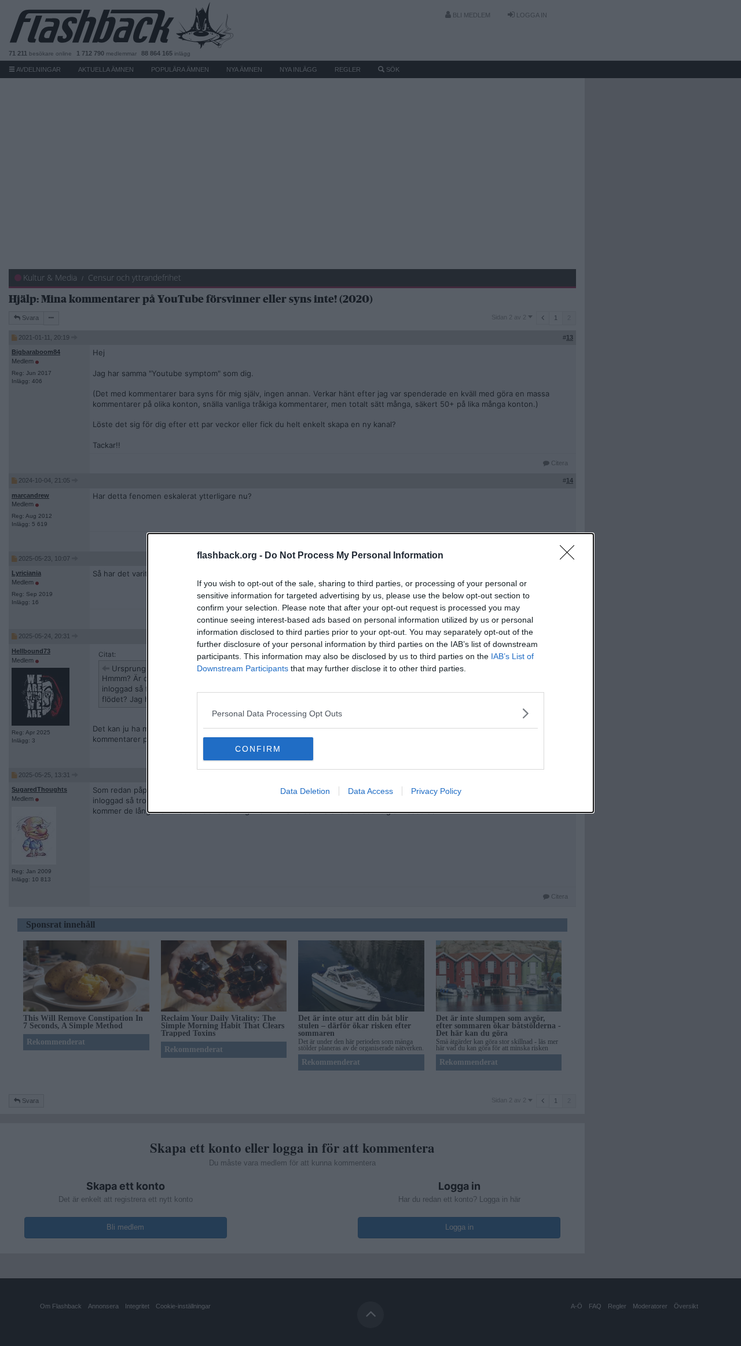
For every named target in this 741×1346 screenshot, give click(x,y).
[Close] (571, 556)
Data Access (370, 791)
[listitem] (370, 713)
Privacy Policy (436, 791)
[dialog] (370, 673)
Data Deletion (305, 791)
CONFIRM (258, 748)
